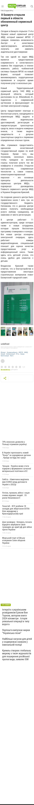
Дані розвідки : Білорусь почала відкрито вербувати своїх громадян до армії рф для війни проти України (17, 526)
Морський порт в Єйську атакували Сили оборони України (13, 540)
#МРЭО (21, 352)
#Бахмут (3, 352)
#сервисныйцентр (12, 352)
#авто (11, 356)
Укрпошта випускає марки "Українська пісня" (16, 631)
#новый (3, 354)
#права (22, 354)
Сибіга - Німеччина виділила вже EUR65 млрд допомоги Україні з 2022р (15, 482)
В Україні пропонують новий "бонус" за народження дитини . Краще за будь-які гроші (16, 455)
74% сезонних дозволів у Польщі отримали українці (14, 443)
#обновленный (10, 354)
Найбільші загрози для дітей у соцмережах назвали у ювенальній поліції (17, 641)
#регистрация (5, 356)
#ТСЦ (17, 354)
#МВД (26, 352)
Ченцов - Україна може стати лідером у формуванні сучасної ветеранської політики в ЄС (16, 468)
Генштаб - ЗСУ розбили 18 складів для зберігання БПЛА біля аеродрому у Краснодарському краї (15, 510)
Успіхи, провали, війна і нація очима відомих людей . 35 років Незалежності (16, 495)
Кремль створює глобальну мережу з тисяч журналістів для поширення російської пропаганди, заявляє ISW (16, 655)
